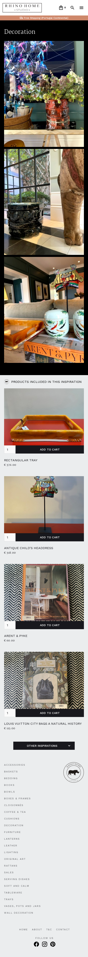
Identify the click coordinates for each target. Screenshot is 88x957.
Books (9, 785)
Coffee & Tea (15, 812)
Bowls (9, 791)
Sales (9, 872)
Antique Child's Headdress (28, 548)
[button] (62, 7)
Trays (9, 899)
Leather (10, 845)
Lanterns (12, 838)
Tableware (13, 892)
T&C (49, 929)
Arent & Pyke (15, 636)
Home (23, 929)
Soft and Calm (16, 885)
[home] (22, 7)
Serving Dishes (17, 879)
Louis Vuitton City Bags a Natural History (43, 724)
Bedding (11, 778)
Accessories (14, 764)
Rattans (11, 865)
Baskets (11, 771)
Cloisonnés (14, 805)
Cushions (12, 818)
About (37, 929)
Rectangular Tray (20, 460)
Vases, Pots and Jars (22, 906)
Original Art (15, 859)
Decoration (14, 825)
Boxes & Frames (17, 798)
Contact (63, 929)
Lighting (11, 852)
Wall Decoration (18, 912)
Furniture (12, 832)
